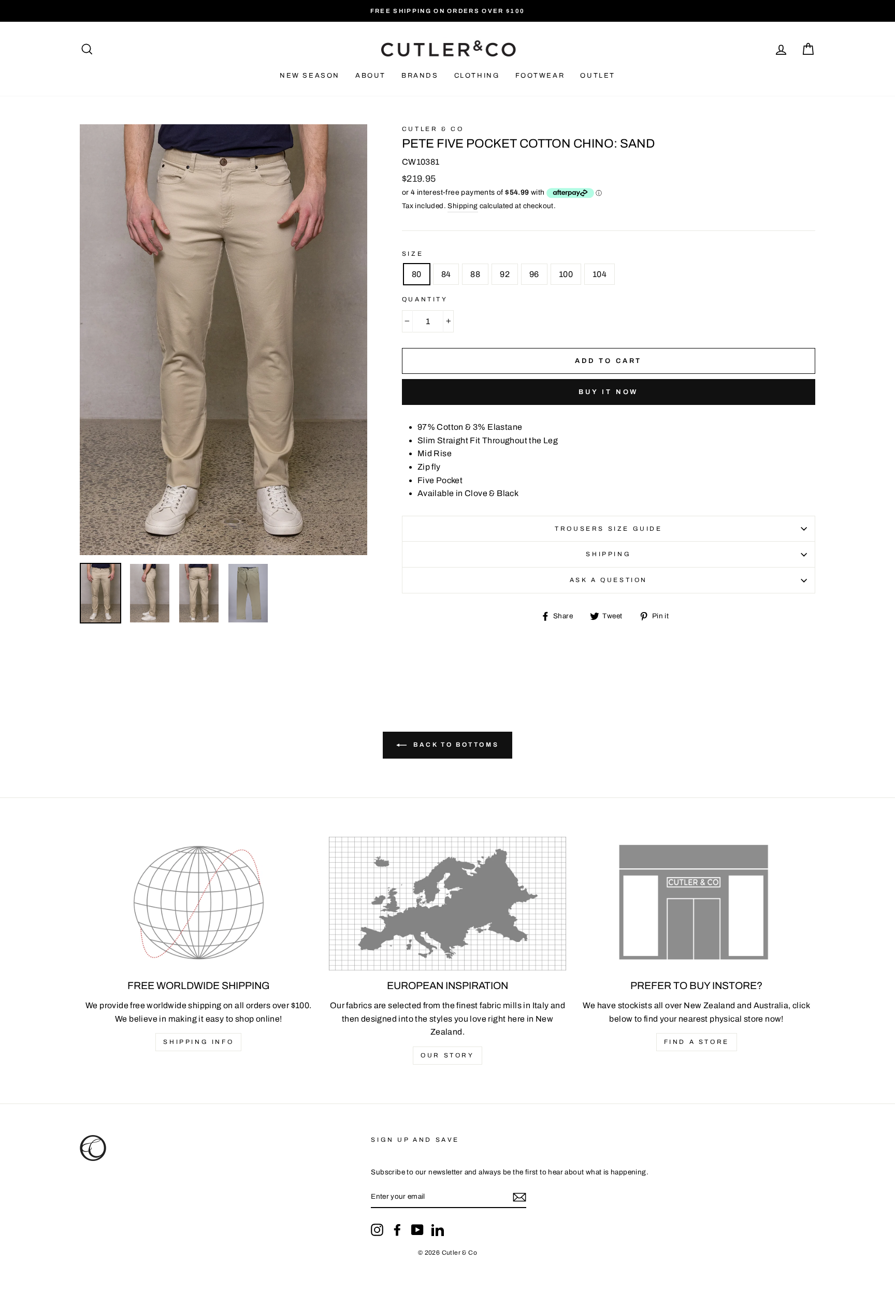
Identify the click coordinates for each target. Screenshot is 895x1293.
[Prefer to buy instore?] (696, 903)
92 (505, 274)
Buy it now (608, 392)
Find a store (696, 1041)
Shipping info (198, 1041)
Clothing (477, 75)
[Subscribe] (519, 1197)
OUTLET (597, 75)
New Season (310, 75)
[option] (447, 11)
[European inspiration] (448, 903)
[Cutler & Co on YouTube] (417, 1230)
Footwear (540, 75)
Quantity (425, 299)
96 (534, 274)
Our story (447, 1055)
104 (600, 274)
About (370, 75)
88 (475, 274)
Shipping (462, 206)
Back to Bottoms (455, 745)
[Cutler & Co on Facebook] (397, 1230)
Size (412, 253)
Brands (420, 75)
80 (417, 274)
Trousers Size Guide (608, 528)
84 (446, 274)
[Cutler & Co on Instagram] (377, 1230)
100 (566, 274)
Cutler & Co (433, 129)
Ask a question (608, 580)
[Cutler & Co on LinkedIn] (437, 1230)
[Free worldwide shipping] (198, 903)
